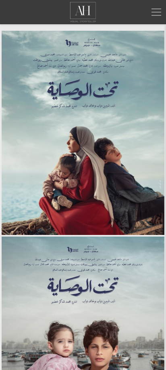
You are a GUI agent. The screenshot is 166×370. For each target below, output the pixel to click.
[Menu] (156, 12)
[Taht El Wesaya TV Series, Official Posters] (83, 133)
